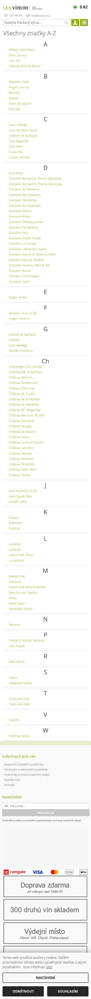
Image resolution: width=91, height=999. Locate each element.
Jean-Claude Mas (20, 496)
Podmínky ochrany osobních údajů (27, 774)
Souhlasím (68, 991)
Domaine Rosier (20, 271)
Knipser (14, 517)
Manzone (15, 582)
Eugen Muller (18, 297)
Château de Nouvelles (24, 404)
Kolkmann (15, 523)
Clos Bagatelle (18, 141)
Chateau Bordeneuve (23, 383)
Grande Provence (21, 351)
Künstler (15, 528)
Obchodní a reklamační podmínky (26, 769)
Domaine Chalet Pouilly (25, 238)
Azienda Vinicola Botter (25, 66)
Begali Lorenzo (19, 87)
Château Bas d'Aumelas (25, 372)
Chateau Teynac (20, 475)
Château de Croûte (22, 394)
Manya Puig (16, 576)
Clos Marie (16, 146)
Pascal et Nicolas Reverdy (26, 640)
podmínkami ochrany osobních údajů (59, 820)
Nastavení (45, 977)
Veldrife (14, 720)
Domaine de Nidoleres (24, 189)
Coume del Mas (19, 157)
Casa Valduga (18, 125)
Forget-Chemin (19, 318)
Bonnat (14, 98)
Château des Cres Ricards (27, 415)
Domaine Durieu (20, 211)
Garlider (14, 340)
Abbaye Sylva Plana (22, 50)
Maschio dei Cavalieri (23, 592)
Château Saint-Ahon (22, 469)
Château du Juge (20, 426)
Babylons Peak (19, 82)
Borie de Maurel (20, 103)
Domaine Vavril (19, 282)
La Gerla (14, 544)
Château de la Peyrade (24, 399)
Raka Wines (17, 662)
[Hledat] (66, 22)
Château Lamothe (21, 448)
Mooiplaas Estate (21, 609)
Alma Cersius (18, 55)
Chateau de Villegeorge (25, 410)
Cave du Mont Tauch (23, 130)
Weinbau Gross (19, 736)
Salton (13, 677)
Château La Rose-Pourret (26, 442)
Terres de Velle (19, 704)
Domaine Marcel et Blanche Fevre (32, 254)
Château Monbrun (21, 459)
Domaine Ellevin (20, 216)
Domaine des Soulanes (25, 195)
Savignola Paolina (20, 683)
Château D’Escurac (22, 388)
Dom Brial (15, 173)
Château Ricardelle (22, 464)
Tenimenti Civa (19, 699)
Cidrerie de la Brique (23, 135)
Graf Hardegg (18, 345)
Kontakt (9, 785)
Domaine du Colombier (25, 206)
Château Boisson (20, 377)
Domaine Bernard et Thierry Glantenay (35, 184)
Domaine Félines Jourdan (26, 222)
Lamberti (15, 550)
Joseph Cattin (18, 502)
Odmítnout (23, 991)
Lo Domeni (16, 560)
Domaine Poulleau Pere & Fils (29, 265)
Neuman (15, 625)
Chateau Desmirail (21, 421)
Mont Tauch (17, 603)
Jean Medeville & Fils (23, 491)
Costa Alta (16, 152)
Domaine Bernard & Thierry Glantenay (35, 178)
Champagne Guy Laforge (26, 367)
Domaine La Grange (22, 243)
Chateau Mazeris (20, 453)
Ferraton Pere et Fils (23, 313)
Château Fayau (19, 437)
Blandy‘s (14, 93)
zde (49, 967)
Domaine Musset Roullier (26, 260)
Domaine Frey (18, 233)
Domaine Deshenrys (23, 200)
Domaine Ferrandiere (23, 227)
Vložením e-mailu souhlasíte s (41, 820)
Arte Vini (15, 60)
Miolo (13, 598)
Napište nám (12, 780)
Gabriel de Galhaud (22, 334)
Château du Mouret (22, 432)
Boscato (14, 109)
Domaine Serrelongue (24, 276)
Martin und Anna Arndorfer (27, 587)
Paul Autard (17, 646)
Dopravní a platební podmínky (23, 764)
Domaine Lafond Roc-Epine (27, 249)
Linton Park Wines (21, 555)
